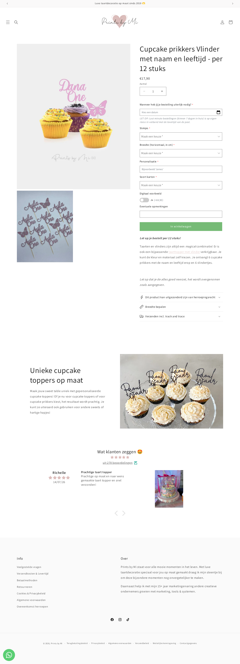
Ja (157, 200)
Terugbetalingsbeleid (77, 643)
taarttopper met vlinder (184, 252)
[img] (120, 457)
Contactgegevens (188, 643)
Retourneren (24, 587)
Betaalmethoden (27, 580)
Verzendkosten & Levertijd (33, 573)
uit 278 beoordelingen (118, 463)
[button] (8, 22)
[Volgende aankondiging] (233, 3)
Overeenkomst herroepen (32, 606)
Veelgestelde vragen (29, 567)
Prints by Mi (56, 643)
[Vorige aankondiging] (7, 3)
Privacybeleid (98, 643)
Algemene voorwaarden (31, 600)
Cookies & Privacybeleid (31, 593)
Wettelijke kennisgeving (164, 643)
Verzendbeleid (142, 643)
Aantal (143, 83)
